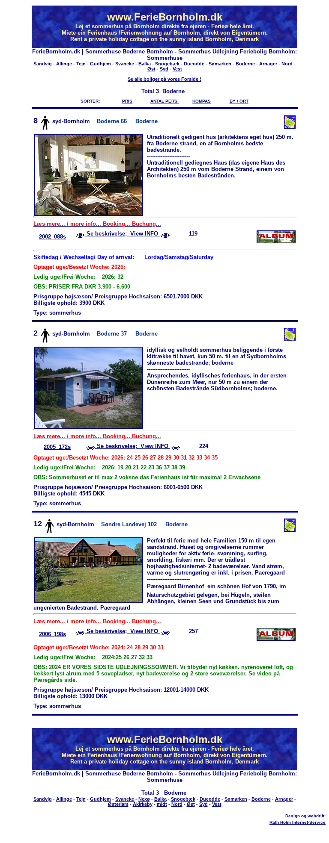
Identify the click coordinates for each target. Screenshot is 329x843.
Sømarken (220, 63)
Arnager (268, 63)
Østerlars (118, 804)
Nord (287, 63)
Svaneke (124, 63)
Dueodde (194, 63)
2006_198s (52, 634)
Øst (151, 68)
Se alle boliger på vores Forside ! (164, 79)
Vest (177, 68)
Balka (144, 63)
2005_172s (57, 447)
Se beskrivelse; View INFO (122, 233)
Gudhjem (100, 63)
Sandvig (42, 63)
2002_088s (52, 236)
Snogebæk (167, 63)
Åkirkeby (143, 804)
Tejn (81, 63)
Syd (164, 68)
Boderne (245, 63)
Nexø (144, 799)
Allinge (64, 63)
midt (162, 804)
